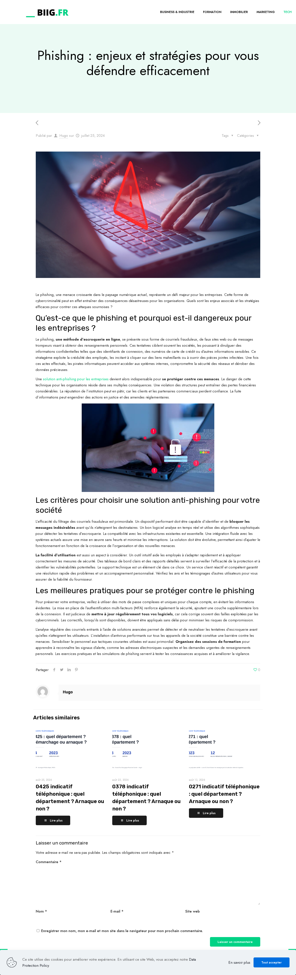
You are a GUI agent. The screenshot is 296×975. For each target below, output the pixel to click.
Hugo (63, 135)
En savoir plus (239, 962)
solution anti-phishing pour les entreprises (76, 379)
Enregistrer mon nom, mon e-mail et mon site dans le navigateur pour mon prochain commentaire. (122, 930)
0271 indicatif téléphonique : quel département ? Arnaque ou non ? (224, 794)
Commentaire (49, 861)
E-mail (117, 911)
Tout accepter (271, 962)
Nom (41, 911)
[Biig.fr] (47, 12)
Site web (192, 911)
